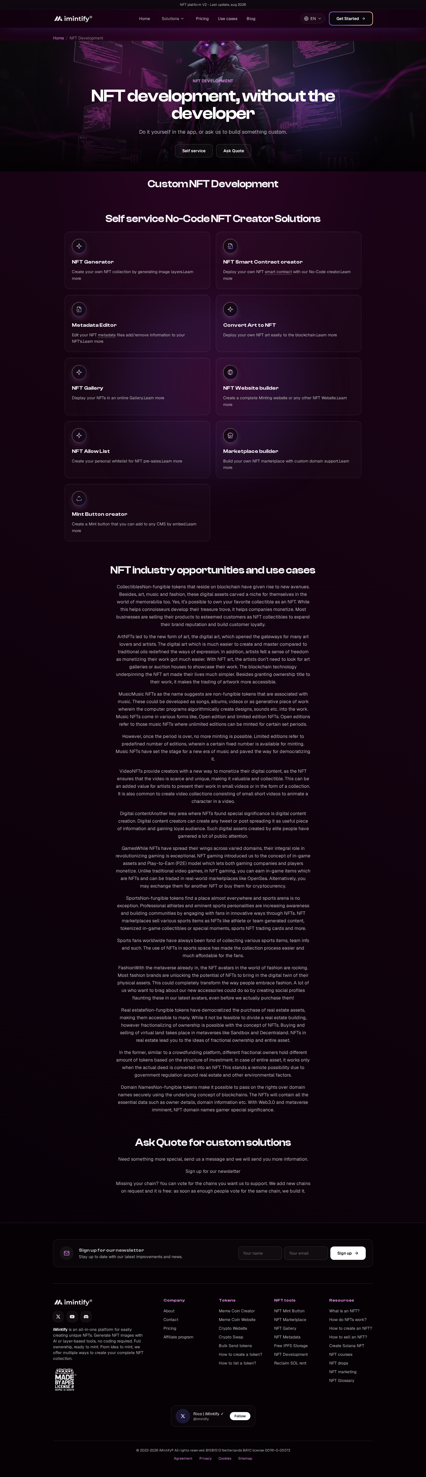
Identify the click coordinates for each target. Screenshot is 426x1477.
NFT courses (340, 1354)
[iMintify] (73, 18)
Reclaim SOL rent (290, 1363)
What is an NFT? (344, 1310)
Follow (240, 1416)
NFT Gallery (285, 1328)
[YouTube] (72, 1316)
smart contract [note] (278, 271)
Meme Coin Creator (237, 1310)
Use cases (227, 18)
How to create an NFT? (350, 1328)
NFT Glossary (341, 1380)
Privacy (205, 1458)
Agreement (183, 1458)
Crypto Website (233, 1328)
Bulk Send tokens (235, 1345)
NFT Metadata (287, 1337)
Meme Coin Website (237, 1319)
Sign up (344, 1253)
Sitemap (245, 1458)
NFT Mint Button (289, 1310)
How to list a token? (237, 1363)
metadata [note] (107, 335)
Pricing (202, 18)
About (168, 1310)
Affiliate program (178, 1337)
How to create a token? (240, 1354)
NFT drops (338, 1363)
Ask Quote (233, 150)
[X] (58, 1316)
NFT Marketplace (290, 1319)
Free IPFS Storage (291, 1345)
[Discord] (86, 1316)
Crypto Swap (231, 1337)
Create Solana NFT (346, 1345)
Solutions (170, 18)
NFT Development (291, 1354)
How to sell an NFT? (348, 1337)
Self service (193, 150)
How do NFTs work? (348, 1319)
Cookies (225, 1458)
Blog (251, 18)
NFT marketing (342, 1371)
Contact (170, 1319)
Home (144, 18)
